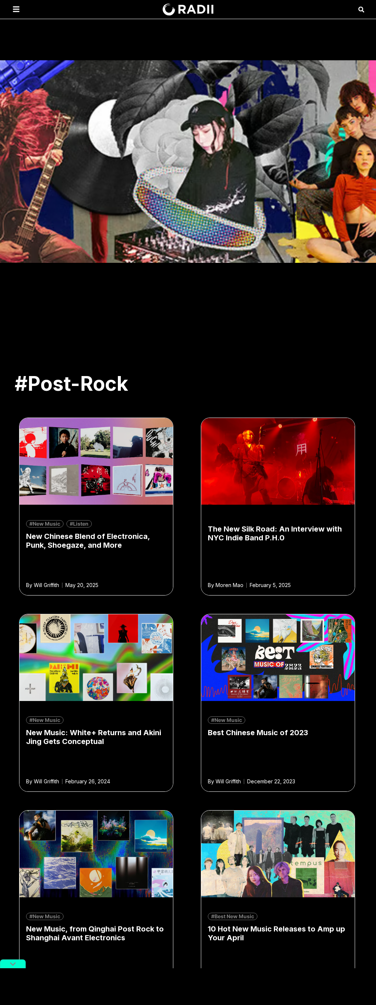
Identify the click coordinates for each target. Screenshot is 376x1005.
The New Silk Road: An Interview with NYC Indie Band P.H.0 (275, 533)
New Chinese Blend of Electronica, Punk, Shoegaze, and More (88, 541)
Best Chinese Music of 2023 (258, 732)
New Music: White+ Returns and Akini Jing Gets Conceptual (93, 737)
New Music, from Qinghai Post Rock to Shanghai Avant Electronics (95, 933)
